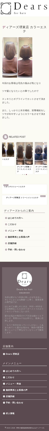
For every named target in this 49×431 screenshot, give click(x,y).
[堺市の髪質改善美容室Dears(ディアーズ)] (24, 14)
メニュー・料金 (15, 230)
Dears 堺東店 (12, 354)
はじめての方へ (15, 218)
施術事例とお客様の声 (19, 237)
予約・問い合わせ (16, 249)
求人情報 (10, 413)
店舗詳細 (12, 243)
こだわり (12, 224)
